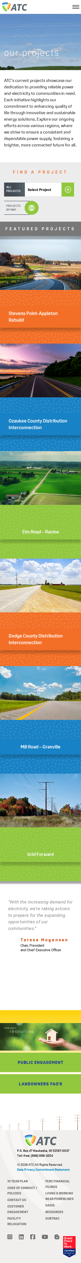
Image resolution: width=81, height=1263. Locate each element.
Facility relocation (16, 1221)
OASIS (50, 1205)
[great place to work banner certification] (69, 1246)
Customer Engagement (17, 1209)
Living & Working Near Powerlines (59, 1196)
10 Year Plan (17, 1181)
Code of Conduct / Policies (22, 1190)
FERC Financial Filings (57, 1184)
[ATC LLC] (14, 7)
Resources (54, 1212)
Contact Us (16, 1200)
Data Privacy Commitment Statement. (43, 1170)
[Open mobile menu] (75, 7)
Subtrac (52, 1218)
